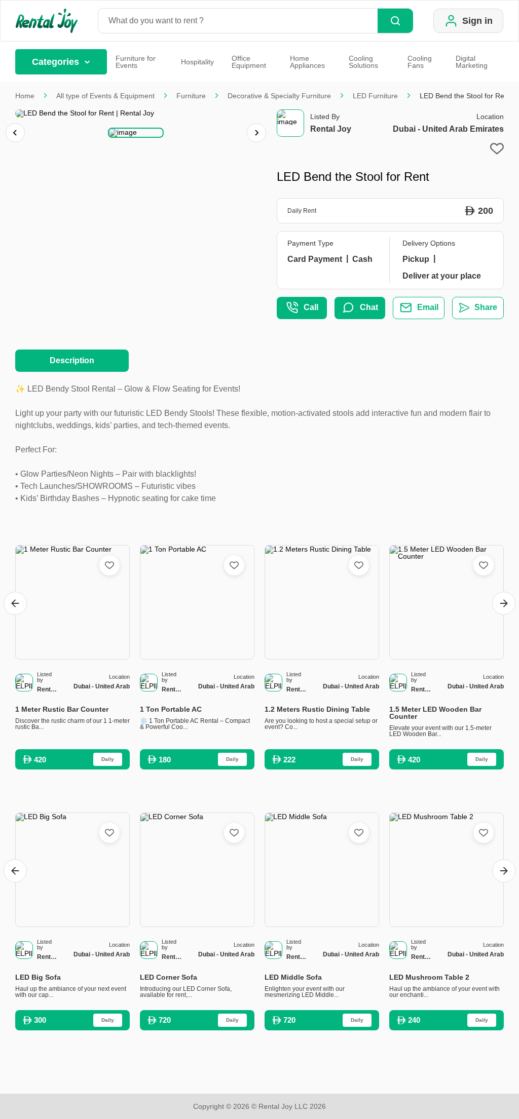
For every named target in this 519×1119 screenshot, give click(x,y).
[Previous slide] (15, 132)
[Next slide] (256, 132)
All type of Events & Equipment (105, 95)
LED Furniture (375, 95)
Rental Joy (330, 129)
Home (24, 95)
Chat (369, 307)
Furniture (191, 95)
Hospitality (197, 62)
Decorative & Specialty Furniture (279, 95)
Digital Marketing (472, 61)
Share (485, 307)
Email (427, 307)
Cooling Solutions (363, 61)
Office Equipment (249, 61)
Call (311, 307)
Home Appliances (307, 61)
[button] (136, 133)
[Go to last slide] (15, 603)
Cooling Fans (419, 61)
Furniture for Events (136, 61)
